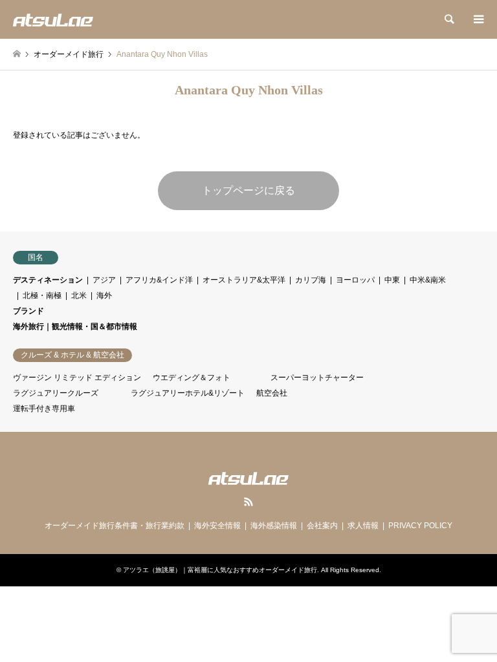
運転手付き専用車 (44, 408)
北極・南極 (42, 295)
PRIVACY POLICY (420, 525)
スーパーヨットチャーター (317, 377)
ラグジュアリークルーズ (55, 393)
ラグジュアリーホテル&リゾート (188, 393)
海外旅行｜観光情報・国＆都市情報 (75, 326)
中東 (392, 279)
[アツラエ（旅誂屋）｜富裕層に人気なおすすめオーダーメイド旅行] (53, 19)
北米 (79, 295)
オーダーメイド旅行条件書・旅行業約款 (114, 525)
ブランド (28, 310)
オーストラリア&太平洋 (244, 279)
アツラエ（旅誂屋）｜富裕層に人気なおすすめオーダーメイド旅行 (220, 569)
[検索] (448, 19)
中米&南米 (428, 279)
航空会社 (271, 393)
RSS (248, 501)
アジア (104, 279)
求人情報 (363, 525)
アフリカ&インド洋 (159, 279)
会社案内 (322, 525)
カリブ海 (310, 279)
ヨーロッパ (355, 279)
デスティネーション (48, 279)
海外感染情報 (273, 525)
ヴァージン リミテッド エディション (77, 377)
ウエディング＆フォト (191, 377)
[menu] (477, 19)
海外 (104, 295)
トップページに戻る (248, 190)
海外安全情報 (217, 525)
